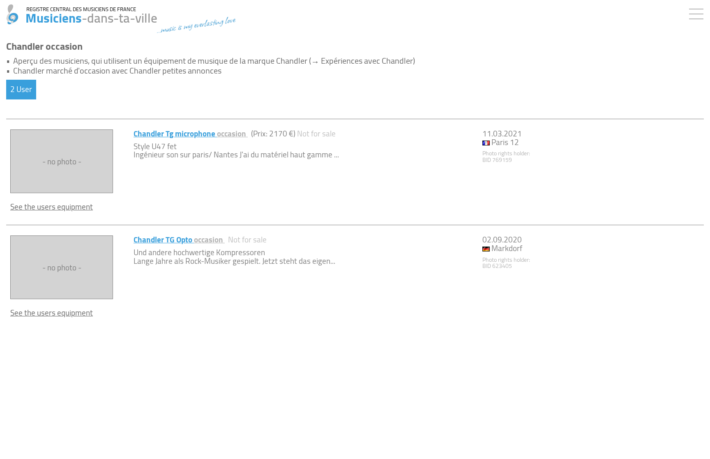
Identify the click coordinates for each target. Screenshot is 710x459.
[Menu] (698, 12)
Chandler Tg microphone (191, 133)
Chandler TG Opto (179, 239)
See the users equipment (51, 206)
